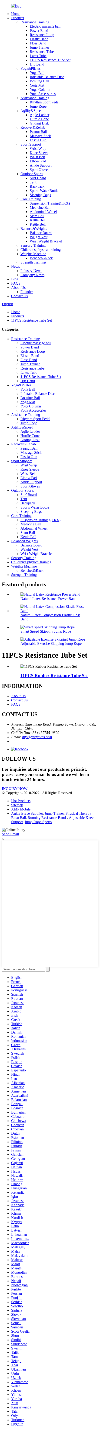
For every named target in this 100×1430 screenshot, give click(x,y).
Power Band (39, 31)
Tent (33, 182)
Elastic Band (39, 39)
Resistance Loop (42, 35)
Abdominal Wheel (43, 212)
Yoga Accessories (43, 94)
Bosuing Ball (39, 81)
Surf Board (38, 178)
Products (17, 18)
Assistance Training (34, 98)
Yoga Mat (37, 85)
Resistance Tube (42, 52)
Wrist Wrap (38, 148)
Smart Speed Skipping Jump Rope (45, 631)
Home (15, 14)
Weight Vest (38, 237)
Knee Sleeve (39, 153)
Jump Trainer (39, 47)
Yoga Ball (37, 73)
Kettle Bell (38, 220)
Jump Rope (38, 106)
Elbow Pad (38, 161)
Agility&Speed (31, 111)
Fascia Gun (38, 140)
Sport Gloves (39, 170)
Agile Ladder (39, 115)
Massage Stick (40, 136)
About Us (18, 288)
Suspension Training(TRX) (50, 203)
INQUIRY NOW (14, 789)
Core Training (30, 199)
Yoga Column (40, 90)
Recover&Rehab (32, 127)
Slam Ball (37, 216)
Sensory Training (33, 245)
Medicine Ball (40, 207)
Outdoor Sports (31, 174)
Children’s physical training (40, 250)
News (15, 266)
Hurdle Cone (39, 119)
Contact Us (19, 296)
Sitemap (17, 805)
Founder (26, 292)
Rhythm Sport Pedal (45, 102)
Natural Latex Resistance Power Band (48, 599)
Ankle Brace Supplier (27, 813)
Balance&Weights (33, 229)
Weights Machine (33, 254)
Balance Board (41, 233)
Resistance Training (34, 22)
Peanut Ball (38, 132)
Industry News (31, 271)
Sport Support (30, 144)
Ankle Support (40, 165)
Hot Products (20, 801)
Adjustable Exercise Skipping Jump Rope (51, 643)
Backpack (37, 186)
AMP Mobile (20, 809)
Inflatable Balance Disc (47, 77)
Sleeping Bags (40, 195)
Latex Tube (38, 56)
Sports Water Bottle (44, 191)
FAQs (15, 283)
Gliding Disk (39, 123)
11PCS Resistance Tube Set (50, 60)
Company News (32, 275)
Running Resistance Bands (47, 818)
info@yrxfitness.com (37, 737)
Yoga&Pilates (30, 68)
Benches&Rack (41, 258)
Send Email (10, 834)
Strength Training (33, 262)
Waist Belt (37, 157)
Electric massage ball (45, 26)
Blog (14, 279)
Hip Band (37, 64)
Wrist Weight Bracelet (46, 241)
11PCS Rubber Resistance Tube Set (54, 675)
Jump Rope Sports (38, 822)
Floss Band (38, 43)
